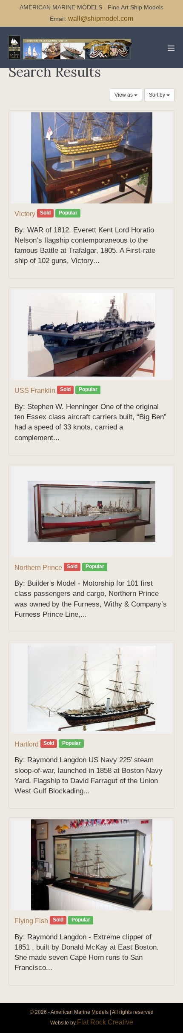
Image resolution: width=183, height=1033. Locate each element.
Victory (24, 213)
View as (124, 95)
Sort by (157, 95)
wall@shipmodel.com (100, 18)
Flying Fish (31, 920)
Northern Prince (38, 567)
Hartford (26, 744)
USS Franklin (34, 390)
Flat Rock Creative (105, 1022)
